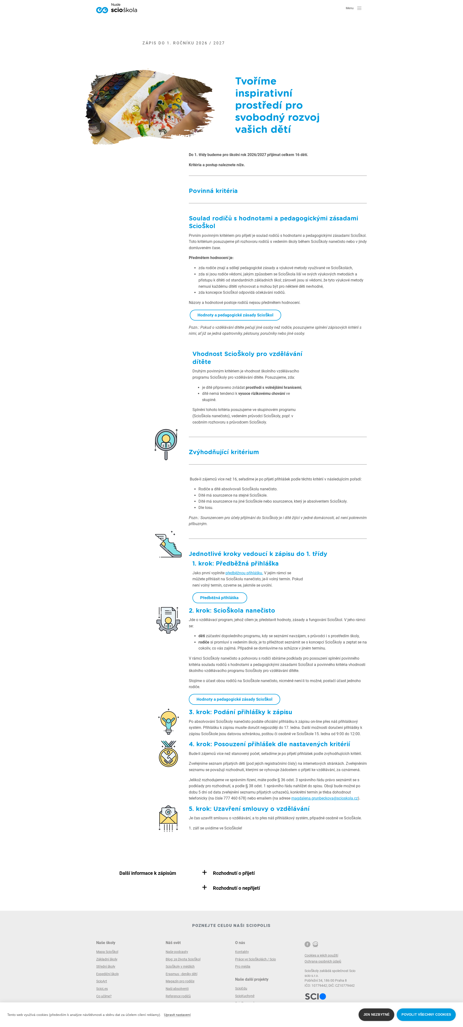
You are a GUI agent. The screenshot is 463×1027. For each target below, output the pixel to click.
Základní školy (106, 959)
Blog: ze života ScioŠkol (183, 959)
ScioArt (101, 981)
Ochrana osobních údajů (323, 961)
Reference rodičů (178, 996)
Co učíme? (104, 996)
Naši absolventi (177, 989)
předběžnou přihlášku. (244, 573)
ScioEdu (241, 988)
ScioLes (102, 989)
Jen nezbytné (376, 1014)
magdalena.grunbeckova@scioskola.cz (324, 798)
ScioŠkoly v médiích (180, 966)
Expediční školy (107, 974)
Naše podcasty (177, 952)
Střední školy (105, 966)
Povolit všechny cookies (426, 1014)
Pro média (242, 966)
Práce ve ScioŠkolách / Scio (255, 959)
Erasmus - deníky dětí (181, 974)
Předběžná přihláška (219, 597)
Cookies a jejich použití (321, 955)
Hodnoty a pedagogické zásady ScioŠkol (235, 315)
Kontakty (242, 952)
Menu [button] (350, 8)
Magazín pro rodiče (180, 981)
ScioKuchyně (244, 996)
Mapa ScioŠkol (107, 952)
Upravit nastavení (177, 1015)
